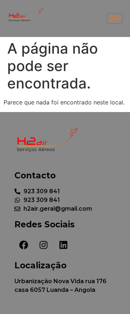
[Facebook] (23, 245)
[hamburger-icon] (115, 18)
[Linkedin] (63, 245)
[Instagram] (43, 245)
